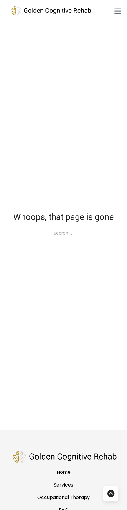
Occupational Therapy (63, 497)
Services (63, 485)
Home (64, 472)
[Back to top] (110, 493)
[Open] (117, 11)
